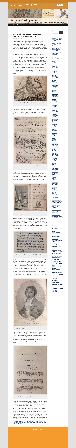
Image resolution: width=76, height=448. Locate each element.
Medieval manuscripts (56, 269)
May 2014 (53, 175)
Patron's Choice (55, 211)
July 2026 (53, 61)
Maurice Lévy (54, 265)
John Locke (41, 421)
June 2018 (54, 126)
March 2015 (54, 164)
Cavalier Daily (54, 248)
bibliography (54, 243)
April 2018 (54, 128)
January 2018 (54, 130)
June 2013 (54, 189)
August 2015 (54, 159)
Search (53, 30)
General (17, 421)
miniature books (55, 271)
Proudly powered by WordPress (38, 429)
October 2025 (54, 70)
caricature (56, 247)
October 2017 (54, 133)
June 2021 (54, 106)
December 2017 (55, 131)
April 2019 (54, 123)
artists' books (55, 239)
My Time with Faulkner (56, 37)
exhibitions (55, 259)
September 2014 (55, 172)
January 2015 (54, 167)
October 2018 (54, 124)
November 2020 (55, 113)
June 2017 (54, 136)
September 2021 (55, 105)
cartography (60, 247)
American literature (55, 237)
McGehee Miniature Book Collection (57, 267)
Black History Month (55, 206)
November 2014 (55, 169)
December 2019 (55, 118)
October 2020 (54, 114)
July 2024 (53, 81)
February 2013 (54, 194)
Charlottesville (59, 248)
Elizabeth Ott (54, 257)
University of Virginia (57, 288)
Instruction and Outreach (56, 210)
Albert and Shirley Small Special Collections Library (32, 6)
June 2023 (54, 87)
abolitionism (15, 423)
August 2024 (54, 80)
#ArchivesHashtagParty (56, 200)
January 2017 (54, 143)
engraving (58, 257)
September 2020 (55, 115)
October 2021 (54, 104)
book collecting (56, 244)
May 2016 (53, 149)
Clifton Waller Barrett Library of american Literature (57, 253)
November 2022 (55, 95)
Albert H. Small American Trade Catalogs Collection (57, 234)
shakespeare (55, 276)
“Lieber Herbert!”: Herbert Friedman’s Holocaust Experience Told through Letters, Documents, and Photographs (56, 52)
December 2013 (55, 182)
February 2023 (54, 92)
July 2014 (53, 174)
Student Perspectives (56, 215)
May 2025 (53, 74)
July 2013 (53, 188)
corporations (19, 423)
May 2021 (53, 107)
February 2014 (54, 179)
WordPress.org (55, 228)
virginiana (54, 290)
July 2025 (53, 72)
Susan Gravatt (54, 278)
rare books (55, 275)
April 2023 (54, 90)
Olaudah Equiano (26, 422)
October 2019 (54, 120)
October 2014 (54, 170)
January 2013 (54, 195)
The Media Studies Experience (57, 217)
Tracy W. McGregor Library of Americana (57, 285)
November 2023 (55, 85)
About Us (19, 24)
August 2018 (54, 125)
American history (55, 236)
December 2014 (55, 168)
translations (54, 287)
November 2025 (55, 68)
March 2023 (54, 91)
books (60, 246)
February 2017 (54, 141)
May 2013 (53, 190)
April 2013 (54, 192)
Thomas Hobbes (38, 422)
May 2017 (53, 138)
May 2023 (53, 89)
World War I (54, 293)
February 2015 (54, 165)
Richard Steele (32, 422)
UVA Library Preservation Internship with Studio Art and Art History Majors (57, 47)
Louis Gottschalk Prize (19, 422)
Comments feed (55, 227)
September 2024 (55, 79)
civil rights (59, 250)
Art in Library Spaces (56, 205)
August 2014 (54, 173)
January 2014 (54, 180)
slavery (60, 277)
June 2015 (54, 160)
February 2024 (54, 82)
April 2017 (54, 139)
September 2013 (55, 185)
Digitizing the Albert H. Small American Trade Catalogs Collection (57, 43)
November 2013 (55, 183)
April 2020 (54, 116)
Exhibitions (54, 207)
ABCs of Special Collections (57, 201)
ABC (53, 232)
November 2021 (55, 102)
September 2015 (55, 158)
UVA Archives (54, 218)
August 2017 (54, 135)
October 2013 (54, 184)
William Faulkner (55, 291)
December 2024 (55, 77)
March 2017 (54, 140)
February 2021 (54, 110)
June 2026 (54, 62)
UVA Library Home (10, 0)
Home (14, 24)
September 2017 (55, 134)
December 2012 (55, 197)
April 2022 (54, 100)
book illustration (55, 246)
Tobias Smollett (43, 422)
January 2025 (54, 76)
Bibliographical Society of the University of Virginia (57, 241)
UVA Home (4, 0)
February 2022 (54, 101)
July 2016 (53, 146)
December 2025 (55, 67)
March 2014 (54, 178)
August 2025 (54, 71)
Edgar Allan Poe (32, 421)
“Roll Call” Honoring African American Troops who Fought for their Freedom (57, 39)
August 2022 (54, 97)
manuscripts (57, 263)
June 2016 (54, 148)
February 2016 (54, 152)
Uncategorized (21, 421)
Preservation (54, 212)
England (37, 421)
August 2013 (54, 187)
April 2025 (54, 75)
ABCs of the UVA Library (56, 202)
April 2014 (54, 177)
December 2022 (55, 94)
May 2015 (53, 162)
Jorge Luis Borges (56, 261)
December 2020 (55, 111)
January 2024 (54, 84)
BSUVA (53, 247)
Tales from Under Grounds (57, 216)
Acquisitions (54, 203)
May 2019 (53, 121)
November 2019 (55, 119)
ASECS (28, 421)
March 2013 (54, 193)
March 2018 (54, 129)
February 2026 (54, 66)
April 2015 (54, 163)
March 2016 (54, 150)
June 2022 (54, 99)
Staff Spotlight (54, 213)
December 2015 (55, 154)
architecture (60, 237)
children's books (54, 250)
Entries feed (54, 225)
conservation (54, 256)
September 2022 (55, 96)
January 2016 (54, 153)
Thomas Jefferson (55, 281)
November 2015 (55, 155)
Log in (53, 224)
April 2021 (54, 109)
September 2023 (55, 86)
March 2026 (54, 65)
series (60, 275)
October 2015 (54, 157)
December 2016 (55, 144)
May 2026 (53, 63)
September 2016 (55, 145)
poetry (60, 272)
